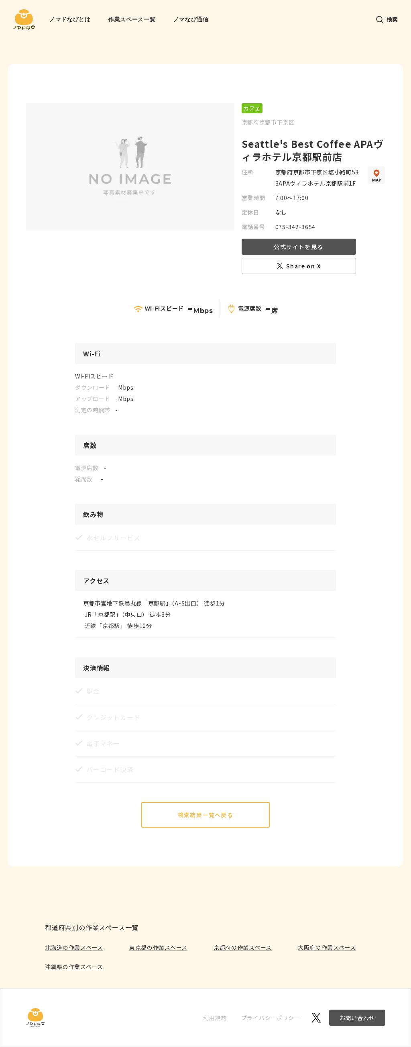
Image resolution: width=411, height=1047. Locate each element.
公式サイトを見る (298, 247)
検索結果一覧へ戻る (206, 815)
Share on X (303, 266)
